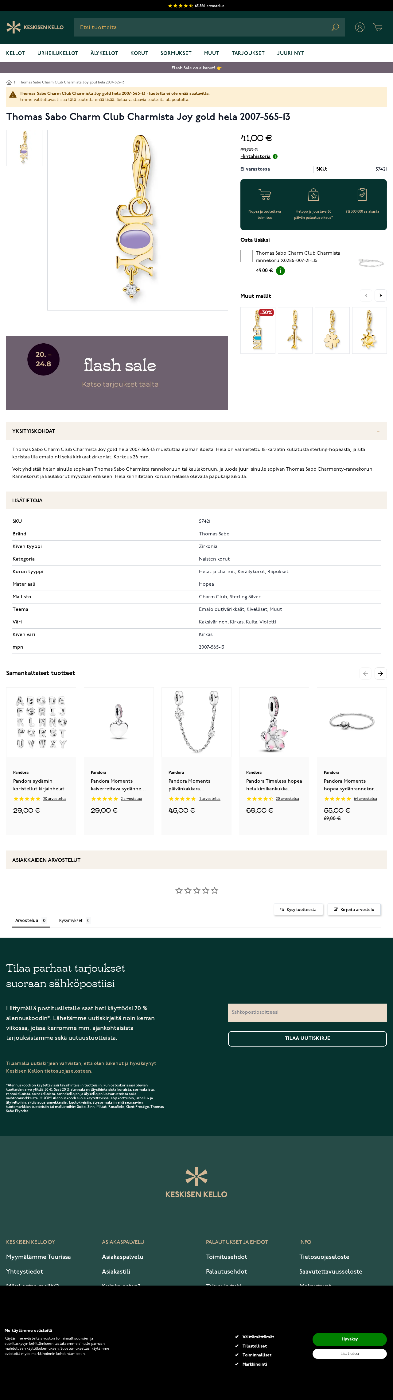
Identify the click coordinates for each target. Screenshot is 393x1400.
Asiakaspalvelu (122, 1257)
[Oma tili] (360, 27)
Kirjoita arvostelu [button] (357, 909)
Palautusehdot (226, 1271)
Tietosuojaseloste (324, 1257)
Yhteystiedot (24, 1271)
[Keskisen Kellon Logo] (35, 27)
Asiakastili (116, 1271)
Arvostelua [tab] (26, 920)
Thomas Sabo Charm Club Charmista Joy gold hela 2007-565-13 (71, 82)
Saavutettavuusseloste (330, 1271)
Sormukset (176, 53)
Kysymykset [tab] (71, 920)
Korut (139, 53)
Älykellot (104, 53)
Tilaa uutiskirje (307, 1038)
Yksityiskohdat (33, 431)
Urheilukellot (57, 53)
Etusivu (8, 82)
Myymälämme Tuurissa (38, 1257)
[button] (381, 673)
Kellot (15, 53)
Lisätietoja (27, 500)
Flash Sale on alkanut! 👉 (197, 68)
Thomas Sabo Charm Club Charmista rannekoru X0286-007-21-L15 (298, 257)
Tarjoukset (248, 53)
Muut (212, 53)
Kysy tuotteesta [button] (302, 909)
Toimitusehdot (226, 1257)
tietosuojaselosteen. (68, 1071)
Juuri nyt (291, 53)
